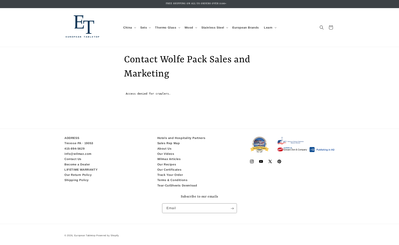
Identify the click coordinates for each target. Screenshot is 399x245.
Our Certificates (169, 169)
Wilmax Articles (169, 159)
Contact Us (72, 159)
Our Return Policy (78, 174)
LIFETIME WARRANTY (80, 169)
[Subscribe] (232, 208)
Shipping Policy (76, 180)
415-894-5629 (74, 148)
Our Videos (165, 153)
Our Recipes (166, 164)
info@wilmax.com (77, 153)
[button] (129, 27)
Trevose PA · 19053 (78, 143)
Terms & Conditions (172, 180)
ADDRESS (71, 138)
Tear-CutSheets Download (177, 185)
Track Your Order (170, 174)
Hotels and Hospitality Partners (181, 138)
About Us (164, 148)
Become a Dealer (77, 164)
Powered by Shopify (107, 235)
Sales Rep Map (168, 143)
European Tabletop (85, 235)
